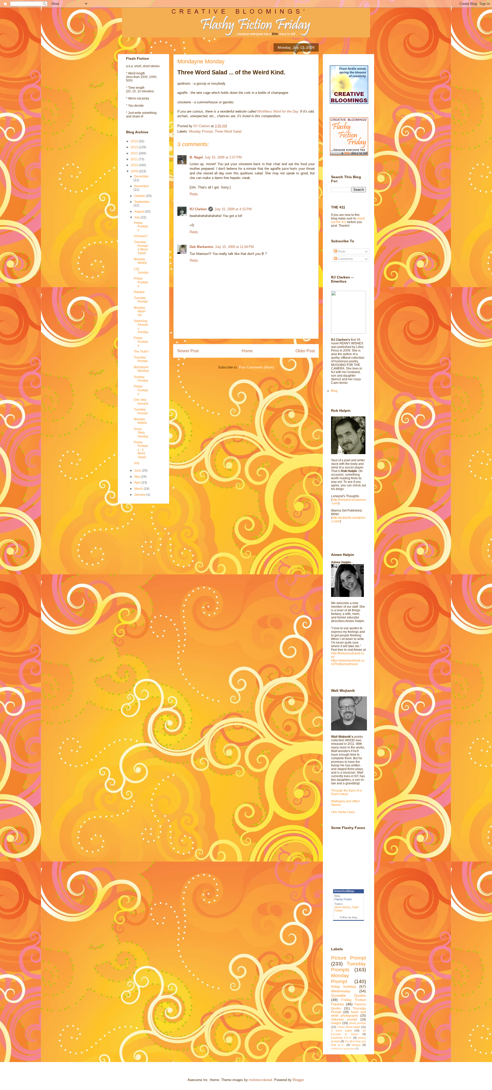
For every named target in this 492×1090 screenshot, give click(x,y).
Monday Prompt (201, 131)
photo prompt (357, 1023)
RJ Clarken (198, 209)
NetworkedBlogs (344, 891)
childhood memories (343, 1048)
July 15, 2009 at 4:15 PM (233, 209)
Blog (334, 391)
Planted (139, 292)
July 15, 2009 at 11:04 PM (234, 247)
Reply (194, 194)
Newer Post (188, 351)
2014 (135, 141)
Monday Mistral (140, 261)
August (139, 211)
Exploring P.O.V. (341, 1037)
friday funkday (343, 986)
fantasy (356, 1044)
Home (247, 351)
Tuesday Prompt (141, 299)
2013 (135, 147)
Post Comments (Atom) (256, 367)
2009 (135, 171)
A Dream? (141, 236)
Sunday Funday (141, 378)
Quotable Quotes (348, 995)
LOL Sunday (141, 270)
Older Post (305, 351)
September (142, 202)
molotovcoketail (260, 1080)
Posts (341, 251)
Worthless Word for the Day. (278, 111)
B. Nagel (196, 157)
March (139, 489)
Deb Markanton (201, 247)
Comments (345, 259)
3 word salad (341, 1030)
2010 (135, 165)
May (137, 476)
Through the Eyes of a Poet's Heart (346, 792)
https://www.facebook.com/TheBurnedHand (347, 662)
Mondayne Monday (141, 369)
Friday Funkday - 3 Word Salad (141, 450)
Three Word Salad (228, 131)
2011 (135, 159)
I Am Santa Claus (343, 812)
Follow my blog (348, 917)
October (140, 196)
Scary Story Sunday (141, 432)
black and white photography (348, 1013)
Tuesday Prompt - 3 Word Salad (141, 247)
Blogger (298, 1080)
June (138, 470)
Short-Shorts (342, 907)
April (137, 482)
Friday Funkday (141, 226)
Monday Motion (140, 421)
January (140, 494)
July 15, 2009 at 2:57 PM (223, 157)
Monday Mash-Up (140, 311)
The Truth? (141, 351)
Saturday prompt (344, 1019)
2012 (135, 153)
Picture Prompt (348, 958)
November (141, 186)
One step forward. (141, 401)
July (137, 217)
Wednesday (340, 991)
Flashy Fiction (343, 899)
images (336, 1023)
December (141, 176)
